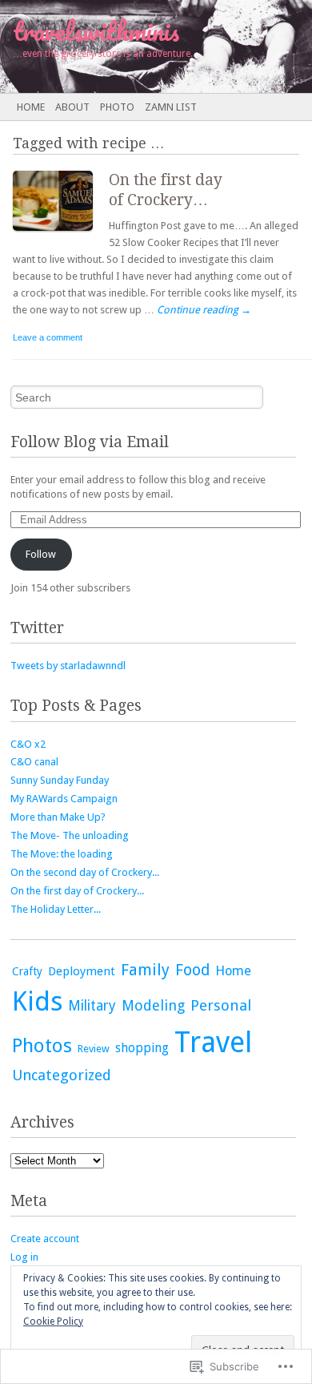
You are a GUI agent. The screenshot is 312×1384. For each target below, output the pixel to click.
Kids (37, 1001)
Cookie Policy (53, 1321)
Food (192, 970)
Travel (213, 1042)
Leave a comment (47, 337)
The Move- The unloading (69, 835)
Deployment (81, 971)
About (72, 107)
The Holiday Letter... (55, 909)
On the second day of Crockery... (84, 872)
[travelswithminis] (125, 46)
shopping (142, 1047)
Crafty (27, 971)
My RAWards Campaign (64, 799)
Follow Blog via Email (89, 442)
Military (92, 1006)
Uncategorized (61, 1075)
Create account (44, 1239)
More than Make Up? (58, 817)
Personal (220, 1006)
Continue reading (204, 310)
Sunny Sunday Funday (59, 780)
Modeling (153, 1005)
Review (94, 1049)
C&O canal (34, 762)
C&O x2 (28, 744)
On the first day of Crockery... (77, 891)
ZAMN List (171, 107)
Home (31, 107)
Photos (42, 1046)
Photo (117, 107)
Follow (41, 554)
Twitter (37, 628)
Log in (24, 1257)
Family (145, 969)
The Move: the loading (61, 854)
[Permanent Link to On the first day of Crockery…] (61, 234)
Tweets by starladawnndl (68, 666)
